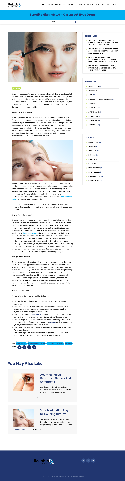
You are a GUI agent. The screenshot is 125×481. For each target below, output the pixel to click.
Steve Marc (32, 397)
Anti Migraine (93, 112)
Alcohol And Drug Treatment (100, 99)
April (92, 159)
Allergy (91, 103)
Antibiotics (92, 125)
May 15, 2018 (16, 341)
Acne (90, 95)
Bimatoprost (21, 343)
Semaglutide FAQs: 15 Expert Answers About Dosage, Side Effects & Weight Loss (103, 51)
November (94, 181)
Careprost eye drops (55, 343)
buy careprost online (36, 343)
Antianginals (93, 121)
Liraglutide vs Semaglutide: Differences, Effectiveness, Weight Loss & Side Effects (102, 60)
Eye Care (16, 88)
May (91, 155)
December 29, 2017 (20, 429)
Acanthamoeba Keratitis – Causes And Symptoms (55, 378)
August (93, 142)
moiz (26, 341)
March (93, 164)
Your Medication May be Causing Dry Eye (54, 412)
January (93, 172)
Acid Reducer (93, 86)
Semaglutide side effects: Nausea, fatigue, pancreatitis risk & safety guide (102, 68)
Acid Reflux (93, 91)
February (94, 168)
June (92, 151)
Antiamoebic (93, 116)
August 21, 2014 (18, 397)
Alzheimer (92, 108)
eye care (68, 343)
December (94, 176)
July (92, 146)
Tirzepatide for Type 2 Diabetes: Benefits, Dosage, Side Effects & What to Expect (103, 43)
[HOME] (43, 5)
